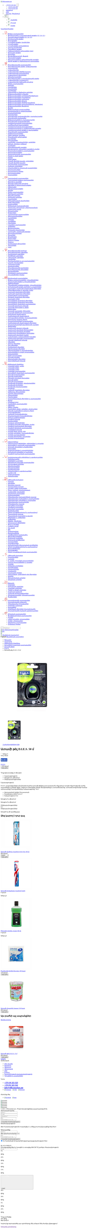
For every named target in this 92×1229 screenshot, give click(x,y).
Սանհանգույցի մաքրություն (18, 316)
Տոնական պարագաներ (16, 614)
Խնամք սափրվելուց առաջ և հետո (21, 411)
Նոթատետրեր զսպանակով (18, 73)
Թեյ (9, 529)
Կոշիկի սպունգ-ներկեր (16, 435)
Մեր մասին (8, 1064)
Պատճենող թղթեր (15, 49)
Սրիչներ (11, 219)
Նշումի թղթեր (13, 44)
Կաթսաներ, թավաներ (16, 492)
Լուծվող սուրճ (13, 526)
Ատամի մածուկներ (15, 376)
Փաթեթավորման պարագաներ (20, 615)
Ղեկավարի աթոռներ (16, 257)
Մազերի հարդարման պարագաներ (21, 454)
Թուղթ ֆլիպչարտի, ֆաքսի (18, 56)
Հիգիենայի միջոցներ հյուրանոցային (21, 609)
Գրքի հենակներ (14, 202)
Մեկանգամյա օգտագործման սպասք (22, 497)
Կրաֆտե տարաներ (15, 507)
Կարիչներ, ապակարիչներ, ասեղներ (21, 142)
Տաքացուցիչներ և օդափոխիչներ (20, 450)
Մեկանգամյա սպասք (16, 504)
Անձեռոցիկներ (13, 283)
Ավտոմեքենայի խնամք (16, 361)
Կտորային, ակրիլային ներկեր (19, 231)
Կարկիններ (12, 218)
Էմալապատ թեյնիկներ (16, 523)
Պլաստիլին (12, 245)
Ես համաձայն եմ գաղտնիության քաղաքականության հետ (25, 1141)
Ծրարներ (11, 54)
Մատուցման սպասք (16, 486)
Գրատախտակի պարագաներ (19, 154)
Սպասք (11, 481)
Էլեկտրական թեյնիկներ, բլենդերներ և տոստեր (26, 443)
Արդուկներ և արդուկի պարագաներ (21, 445)
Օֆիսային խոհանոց (15, 480)
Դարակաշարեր (14, 264)
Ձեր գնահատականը (9, 1133)
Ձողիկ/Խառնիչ (13, 511)
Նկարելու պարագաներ (17, 225)
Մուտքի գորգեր (14, 357)
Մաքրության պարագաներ (18, 295)
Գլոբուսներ (12, 238)
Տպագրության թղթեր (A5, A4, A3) (20, 37)
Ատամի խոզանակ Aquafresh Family (13, 891)
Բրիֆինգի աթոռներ (15, 256)
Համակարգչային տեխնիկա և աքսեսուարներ (25, 457)
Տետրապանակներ (15, 216)
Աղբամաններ (13, 354)
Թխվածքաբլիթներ (15, 536)
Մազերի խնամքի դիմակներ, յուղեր (21, 424)
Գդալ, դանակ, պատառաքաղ (19, 490)
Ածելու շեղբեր (13, 407)
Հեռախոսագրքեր (14, 77)
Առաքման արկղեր (15, 579)
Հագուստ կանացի (15, 592)
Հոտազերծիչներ (14, 412)
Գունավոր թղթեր (14, 52)
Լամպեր (11, 559)
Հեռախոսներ (13, 476)
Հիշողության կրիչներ (16, 464)
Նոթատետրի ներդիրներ (17, 75)
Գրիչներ (11, 85)
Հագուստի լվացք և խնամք (18, 328)
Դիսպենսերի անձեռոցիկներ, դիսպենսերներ (24, 285)
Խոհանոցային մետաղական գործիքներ (23, 545)
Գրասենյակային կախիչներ (18, 268)
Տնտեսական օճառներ (16, 349)
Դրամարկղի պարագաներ (18, 164)
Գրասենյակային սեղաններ (18, 269)
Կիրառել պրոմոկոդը (8, 1226)
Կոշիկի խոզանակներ (16, 438)
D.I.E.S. (6, 648)
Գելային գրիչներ (14, 195)
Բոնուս (7, 1072)
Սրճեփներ (12, 519)
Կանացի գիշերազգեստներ (18, 593)
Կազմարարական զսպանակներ (20, 126)
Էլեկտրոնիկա (12, 442)
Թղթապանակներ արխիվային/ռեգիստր (23, 96)
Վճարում (7, 1067)
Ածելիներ (11, 405)
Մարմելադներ (13, 543)
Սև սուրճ (11, 528)
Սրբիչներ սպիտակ (15, 605)
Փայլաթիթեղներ (14, 548)
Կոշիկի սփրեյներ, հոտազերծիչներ (21, 433)
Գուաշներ (11, 235)
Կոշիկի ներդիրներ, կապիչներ (19, 436)
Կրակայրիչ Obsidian (15, 573)
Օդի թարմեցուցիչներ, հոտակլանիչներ (22, 318)
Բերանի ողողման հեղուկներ (18, 378)
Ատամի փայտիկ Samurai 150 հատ (13, 1008)
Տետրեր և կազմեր (15, 182)
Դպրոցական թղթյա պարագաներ (21, 180)
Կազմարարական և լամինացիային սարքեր (24, 128)
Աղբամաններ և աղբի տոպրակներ (21, 352)
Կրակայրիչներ (13, 569)
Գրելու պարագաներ (15, 84)
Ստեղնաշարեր (13, 459)
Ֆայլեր (10, 108)
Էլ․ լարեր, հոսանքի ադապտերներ (21, 560)
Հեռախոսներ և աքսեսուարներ (20, 471)
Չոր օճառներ (13, 345)
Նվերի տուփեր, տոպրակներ (19, 619)
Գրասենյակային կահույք (17, 250)
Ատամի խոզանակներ (16, 374)
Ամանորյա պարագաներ (17, 622)
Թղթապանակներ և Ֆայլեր (18, 94)
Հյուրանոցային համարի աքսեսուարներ (23, 611)
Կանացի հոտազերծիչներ (17, 414)
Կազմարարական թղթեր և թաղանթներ (23, 130)
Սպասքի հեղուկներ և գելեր (18, 307)
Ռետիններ (12, 223)
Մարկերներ (12, 87)
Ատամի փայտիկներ (15, 381)
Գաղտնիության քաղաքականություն (18, 1074)
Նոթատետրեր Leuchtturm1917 (18, 80)
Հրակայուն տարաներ (16, 493)
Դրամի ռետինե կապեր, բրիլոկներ (21, 161)
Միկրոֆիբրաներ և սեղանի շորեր (20, 290)
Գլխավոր (7, 640)
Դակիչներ (11, 145)
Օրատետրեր (13, 68)
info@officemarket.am (13, 1087)
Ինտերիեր (12, 259)
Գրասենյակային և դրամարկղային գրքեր (23, 78)
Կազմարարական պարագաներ (20, 123)
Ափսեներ (11, 483)
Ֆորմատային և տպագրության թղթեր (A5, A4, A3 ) (26, 35)
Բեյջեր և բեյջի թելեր (15, 156)
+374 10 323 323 (11, 1082)
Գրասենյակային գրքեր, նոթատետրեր (22, 66)
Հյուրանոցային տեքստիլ (17, 602)
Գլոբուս (11, 242)
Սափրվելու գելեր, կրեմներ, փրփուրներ (22, 409)
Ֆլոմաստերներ (13, 228)
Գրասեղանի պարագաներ (18, 132)
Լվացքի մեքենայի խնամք (17, 340)
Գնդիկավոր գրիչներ (15, 194)
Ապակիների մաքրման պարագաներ (22, 304)
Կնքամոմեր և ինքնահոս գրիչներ (20, 92)
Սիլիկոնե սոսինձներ (15, 566)
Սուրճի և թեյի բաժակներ (17, 488)
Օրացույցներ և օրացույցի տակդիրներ (22, 168)
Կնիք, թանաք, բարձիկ (16, 135)
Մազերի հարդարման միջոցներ (20, 426)
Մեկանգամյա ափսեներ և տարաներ (22, 500)
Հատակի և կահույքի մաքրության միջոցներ (24, 288)
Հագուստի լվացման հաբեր (18, 335)
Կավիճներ (12, 221)
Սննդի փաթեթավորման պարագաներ (22, 552)
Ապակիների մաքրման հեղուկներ (20, 302)
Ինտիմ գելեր (12, 397)
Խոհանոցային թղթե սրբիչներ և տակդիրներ (24, 287)
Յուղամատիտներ (15, 233)
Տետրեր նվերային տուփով (18, 183)
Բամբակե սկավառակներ (17, 386)
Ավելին (3, 1059)
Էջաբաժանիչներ (14, 113)
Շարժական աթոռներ (16, 254)
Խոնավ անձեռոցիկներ (16, 417)
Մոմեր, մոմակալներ (15, 621)
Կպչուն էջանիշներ (15, 47)
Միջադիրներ (13, 395)
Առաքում (9, 10)
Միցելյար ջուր (13, 402)
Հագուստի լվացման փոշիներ (19, 331)
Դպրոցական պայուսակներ (18, 214)
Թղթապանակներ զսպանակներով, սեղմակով (25, 104)
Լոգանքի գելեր (13, 368)
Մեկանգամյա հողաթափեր (18, 604)
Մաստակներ (13, 541)
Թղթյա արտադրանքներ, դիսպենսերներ (23, 280)
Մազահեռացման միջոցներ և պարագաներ (24, 399)
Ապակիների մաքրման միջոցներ (20, 300)
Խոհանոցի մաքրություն (17, 314)
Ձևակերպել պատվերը (15, 636)
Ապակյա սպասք (14, 485)
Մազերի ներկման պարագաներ (20, 428)
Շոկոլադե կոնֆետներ (16, 540)
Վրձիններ (11, 226)
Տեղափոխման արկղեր (16, 578)
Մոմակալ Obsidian (14, 624)
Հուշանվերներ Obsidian (16, 275)
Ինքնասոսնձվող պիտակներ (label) (20, 51)
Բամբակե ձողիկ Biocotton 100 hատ (13, 971)
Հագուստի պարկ (14, 209)
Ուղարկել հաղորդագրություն (10, 1121)
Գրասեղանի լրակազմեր (17, 118)
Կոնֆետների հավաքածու (18, 535)
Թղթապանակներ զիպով (17, 101)
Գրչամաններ (13, 140)
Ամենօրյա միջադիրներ (16, 392)
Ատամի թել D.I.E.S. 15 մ (9, 1053)
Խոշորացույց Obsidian (15, 171)
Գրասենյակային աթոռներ (18, 252)
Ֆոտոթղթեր (12, 40)
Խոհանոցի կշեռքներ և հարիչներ (20, 452)
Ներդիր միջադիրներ (15, 393)
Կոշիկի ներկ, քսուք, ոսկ (17, 431)
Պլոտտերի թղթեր (14, 58)
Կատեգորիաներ (7, 29)
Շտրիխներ (12, 90)
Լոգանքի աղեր (13, 369)
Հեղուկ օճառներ (14, 343)
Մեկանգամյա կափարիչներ (18, 502)
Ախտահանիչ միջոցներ (16, 359)
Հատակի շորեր (14, 299)
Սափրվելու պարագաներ (17, 404)
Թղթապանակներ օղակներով (19, 97)
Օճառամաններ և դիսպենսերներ (20, 350)
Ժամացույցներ (13, 266)
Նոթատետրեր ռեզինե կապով (19, 71)
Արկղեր (10, 576)
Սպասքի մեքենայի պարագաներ (20, 312)
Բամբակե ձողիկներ (15, 385)
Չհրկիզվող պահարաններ (18, 273)
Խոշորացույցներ (14, 169)
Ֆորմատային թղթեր (15, 39)
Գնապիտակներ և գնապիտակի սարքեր (23, 59)
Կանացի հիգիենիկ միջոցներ (19, 390)
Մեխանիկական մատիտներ (18, 201)
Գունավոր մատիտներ (16, 230)
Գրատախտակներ (15, 152)
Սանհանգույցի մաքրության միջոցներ (22, 323)
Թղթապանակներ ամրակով (18, 99)
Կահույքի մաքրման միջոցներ (19, 294)
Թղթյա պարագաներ (15, 34)
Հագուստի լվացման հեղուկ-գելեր (20, 330)
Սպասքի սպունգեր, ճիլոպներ (19, 311)
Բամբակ (11, 388)
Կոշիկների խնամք (15, 429)
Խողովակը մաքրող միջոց (17, 319)
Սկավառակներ (14, 467)
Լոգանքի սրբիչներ (15, 588)
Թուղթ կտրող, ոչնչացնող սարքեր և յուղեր (23, 149)
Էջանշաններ (13, 204)
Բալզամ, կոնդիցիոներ (16, 423)
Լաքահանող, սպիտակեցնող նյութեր (22, 337)
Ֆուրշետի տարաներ (16, 509)
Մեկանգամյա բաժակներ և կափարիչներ (23, 498)
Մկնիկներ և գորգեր (15, 461)
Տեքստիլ (10, 583)
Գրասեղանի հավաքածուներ (19, 121)
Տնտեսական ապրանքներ (17, 278)
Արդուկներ (12, 448)
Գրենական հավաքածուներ (18, 206)
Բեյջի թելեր (12, 159)
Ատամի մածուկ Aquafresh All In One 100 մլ (15, 851)
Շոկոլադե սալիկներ (15, 538)
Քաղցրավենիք (13, 533)
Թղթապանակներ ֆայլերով (18, 106)
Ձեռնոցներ (12, 309)
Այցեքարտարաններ (15, 133)
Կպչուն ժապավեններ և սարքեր (20, 562)
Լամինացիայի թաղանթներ (18, 125)
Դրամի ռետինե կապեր (16, 163)
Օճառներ (11, 342)
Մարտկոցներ (13, 557)
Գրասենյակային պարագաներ (19, 65)
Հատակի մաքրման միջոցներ (19, 292)
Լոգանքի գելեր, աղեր (16, 366)
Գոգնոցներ (12, 213)
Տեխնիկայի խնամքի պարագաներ (21, 462)
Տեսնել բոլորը (6, 1020)
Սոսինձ (10, 564)
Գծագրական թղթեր (15, 188)
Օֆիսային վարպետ (15, 555)
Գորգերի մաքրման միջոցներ (19, 297)
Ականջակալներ (14, 466)
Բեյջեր (10, 157)
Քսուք (10, 400)
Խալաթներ (12, 607)
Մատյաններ (12, 175)
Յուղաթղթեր (13, 550)
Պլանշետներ (13, 114)
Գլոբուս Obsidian (13, 240)
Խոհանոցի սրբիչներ (15, 586)
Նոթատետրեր (13, 70)
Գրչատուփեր (13, 211)
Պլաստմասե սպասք (15, 514)
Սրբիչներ (11, 585)
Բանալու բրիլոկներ (15, 166)
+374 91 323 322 (11, 5)
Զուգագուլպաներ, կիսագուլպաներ (21, 595)
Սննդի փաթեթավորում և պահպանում (22, 512)
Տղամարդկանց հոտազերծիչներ (20, 416)
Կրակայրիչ (12, 571)
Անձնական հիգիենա (15, 364)
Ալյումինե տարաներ (15, 505)
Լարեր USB (12, 473)
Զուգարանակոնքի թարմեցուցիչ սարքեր (23, 324)
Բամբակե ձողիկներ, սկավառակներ (21, 383)
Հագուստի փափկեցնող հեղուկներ (21, 333)
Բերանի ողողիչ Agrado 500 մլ (11, 931)
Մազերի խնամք (14, 419)
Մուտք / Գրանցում (13, 13)
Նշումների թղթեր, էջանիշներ (19, 42)
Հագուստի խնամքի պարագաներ (21, 338)
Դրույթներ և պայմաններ (13, 1076)
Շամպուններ (13, 421)
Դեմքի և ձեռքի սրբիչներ (17, 590)
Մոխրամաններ (14, 495)
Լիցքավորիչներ (14, 474)
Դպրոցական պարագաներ (17, 178)
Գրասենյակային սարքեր (17, 147)
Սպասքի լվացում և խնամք (18, 306)
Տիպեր (10, 190)
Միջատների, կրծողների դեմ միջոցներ (22, 574)
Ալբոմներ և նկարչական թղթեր (19, 185)
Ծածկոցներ (12, 597)
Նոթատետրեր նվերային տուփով (20, 82)
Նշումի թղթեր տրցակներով (18, 46)
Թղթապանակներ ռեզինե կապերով (21, 102)
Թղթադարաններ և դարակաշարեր (21, 120)
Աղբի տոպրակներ (15, 355)
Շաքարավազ (13, 531)
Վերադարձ (8, 1069)
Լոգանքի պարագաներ (16, 371)
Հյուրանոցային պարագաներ (18, 600)
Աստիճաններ (13, 567)
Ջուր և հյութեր (13, 524)
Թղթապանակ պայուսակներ (19, 109)
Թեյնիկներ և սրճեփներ (16, 517)
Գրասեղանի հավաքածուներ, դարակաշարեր (25, 116)
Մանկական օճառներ (16, 347)
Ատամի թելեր (13, 380)
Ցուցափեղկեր (13, 271)
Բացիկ (10, 617)
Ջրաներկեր (12, 237)
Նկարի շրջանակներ (15, 262)
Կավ (9, 247)
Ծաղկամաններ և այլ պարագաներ (21, 261)
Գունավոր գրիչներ (15, 197)
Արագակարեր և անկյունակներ (20, 111)
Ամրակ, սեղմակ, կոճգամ (17, 144)
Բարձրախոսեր (14, 469)
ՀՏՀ (7, 12)
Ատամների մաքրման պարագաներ (21, 373)
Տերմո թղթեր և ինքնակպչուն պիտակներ (23, 61)
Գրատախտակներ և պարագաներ (21, 151)
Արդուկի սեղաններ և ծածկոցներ (20, 447)
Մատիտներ (12, 89)
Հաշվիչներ (12, 139)
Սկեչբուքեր (12, 187)
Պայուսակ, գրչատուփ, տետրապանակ (23, 207)
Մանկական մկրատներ (17, 243)
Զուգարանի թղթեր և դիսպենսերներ (22, 282)
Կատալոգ (8, 641)
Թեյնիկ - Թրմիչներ (14, 521)
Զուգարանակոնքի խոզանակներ (20, 321)
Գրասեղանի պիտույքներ (17, 137)
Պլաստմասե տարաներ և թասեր (20, 516)
